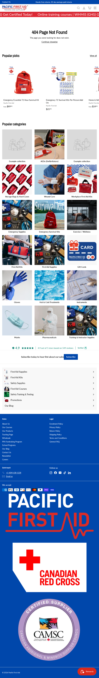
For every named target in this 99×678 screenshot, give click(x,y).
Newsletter (6, 456)
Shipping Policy (55, 434)
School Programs (9, 445)
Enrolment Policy (56, 424)
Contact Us (6, 2)
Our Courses (7, 427)
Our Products (7, 431)
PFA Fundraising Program (12, 442)
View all (93, 55)
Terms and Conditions (58, 438)
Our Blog (5, 449)
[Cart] (89, 8)
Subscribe (71, 356)
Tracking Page (7, 434)
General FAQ (55, 442)
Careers (5, 459)
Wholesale (6, 438)
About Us (6, 424)
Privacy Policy (55, 427)
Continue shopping (49, 42)
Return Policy (55, 431)
